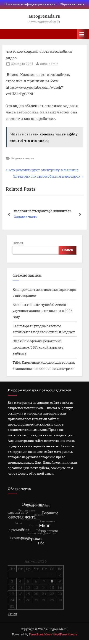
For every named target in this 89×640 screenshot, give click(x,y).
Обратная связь (72, 4)
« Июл (12, 614)
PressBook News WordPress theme (53, 634)
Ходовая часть (22, 158)
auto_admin (49, 63)
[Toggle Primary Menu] (82, 34)
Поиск (18, 242)
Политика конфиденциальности (29, 4)
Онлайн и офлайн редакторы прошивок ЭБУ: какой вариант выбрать (38, 347)
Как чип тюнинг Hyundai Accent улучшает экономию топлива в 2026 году (43, 310)
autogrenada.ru (44, 16)
